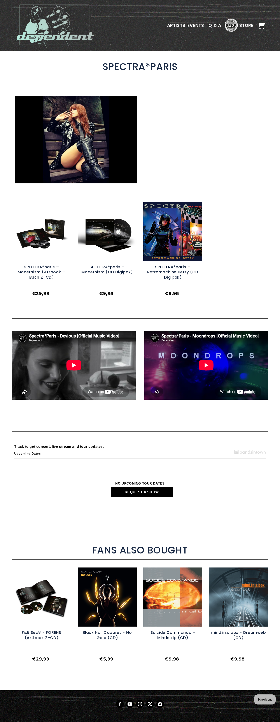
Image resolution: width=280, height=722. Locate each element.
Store (246, 25)
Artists (176, 25)
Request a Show (142, 492)
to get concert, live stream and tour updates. (59, 446)
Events (195, 25)
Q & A (214, 25)
